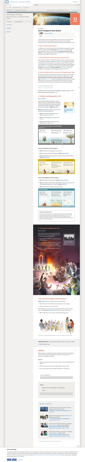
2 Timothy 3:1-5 (64, 67)
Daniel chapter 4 (53, 425)
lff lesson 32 (9, 10)
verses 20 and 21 (50, 115)
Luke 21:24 (64, 52)
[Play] (5, 12)
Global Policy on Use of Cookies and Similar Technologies (46, 455)
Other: (43, 390)
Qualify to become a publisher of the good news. (53, 387)
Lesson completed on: (45, 375)
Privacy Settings (20, 456)
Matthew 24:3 (59, 61)
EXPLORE (8, 32)
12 (51, 79)
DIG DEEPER (9, 24)
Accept (9, 459)
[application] (42, 12)
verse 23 (42, 119)
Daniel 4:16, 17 (61, 49)
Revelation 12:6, (68, 215)
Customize (20, 459)
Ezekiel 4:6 (48, 217)
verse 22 (60, 151)
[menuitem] (78, 5)
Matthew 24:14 (68, 415)
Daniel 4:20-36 (47, 127)
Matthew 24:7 (44, 66)
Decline (14, 459)
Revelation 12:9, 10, (45, 79)
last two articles (45, 441)
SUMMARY (8, 28)
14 (71, 215)
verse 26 (51, 123)
